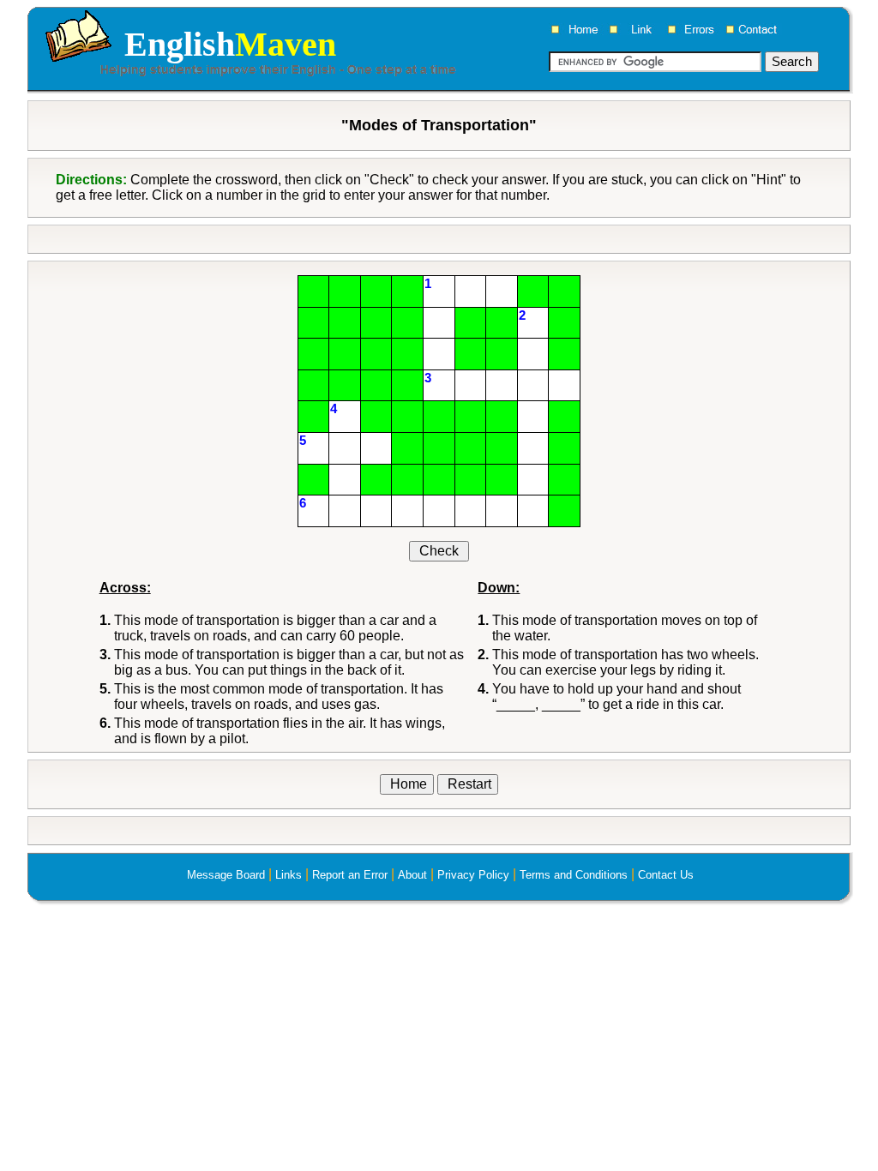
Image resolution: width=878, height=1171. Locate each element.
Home (407, 784)
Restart (467, 784)
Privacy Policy (473, 874)
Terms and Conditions (574, 874)
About (412, 874)
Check (439, 550)
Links (288, 874)
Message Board (226, 874)
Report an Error (350, 874)
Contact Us (666, 874)
